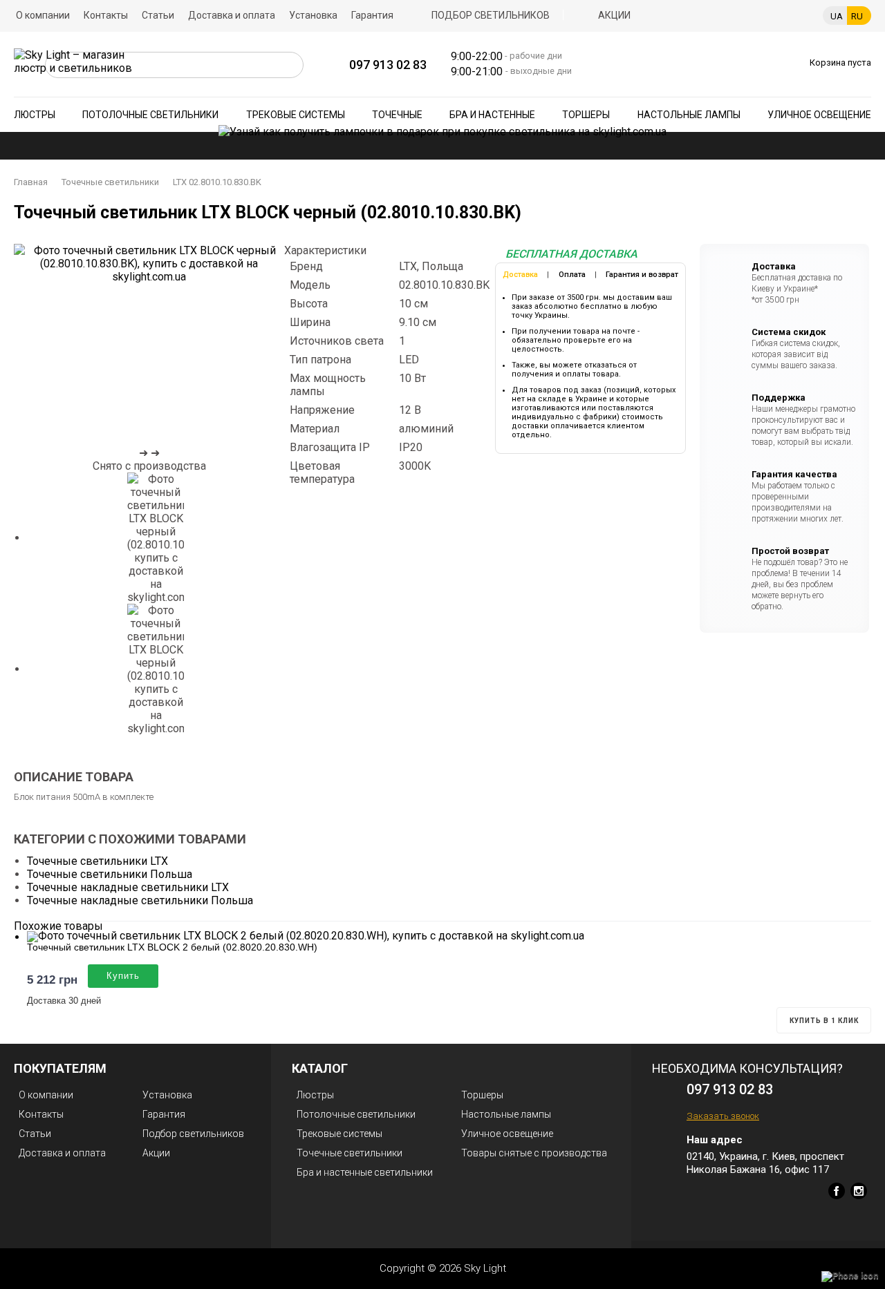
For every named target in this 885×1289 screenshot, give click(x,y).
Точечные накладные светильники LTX (128, 887)
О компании (43, 15)
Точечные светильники (110, 182)
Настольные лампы (688, 114)
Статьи (158, 15)
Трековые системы (295, 114)
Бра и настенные (492, 114)
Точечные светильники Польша (109, 874)
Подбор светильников (490, 15)
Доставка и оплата (231, 15)
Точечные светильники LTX (97, 861)
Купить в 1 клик (824, 1020)
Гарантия (372, 15)
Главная (31, 182)
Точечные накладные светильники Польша (140, 900)
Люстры (34, 114)
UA (836, 16)
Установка (313, 15)
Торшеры (586, 114)
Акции (614, 15)
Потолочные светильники (150, 114)
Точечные (397, 114)
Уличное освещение (819, 114)
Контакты (106, 15)
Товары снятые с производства (534, 1152)
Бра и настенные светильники (365, 1172)
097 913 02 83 (388, 64)
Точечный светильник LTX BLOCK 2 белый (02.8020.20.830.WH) (172, 947)
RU (857, 16)
